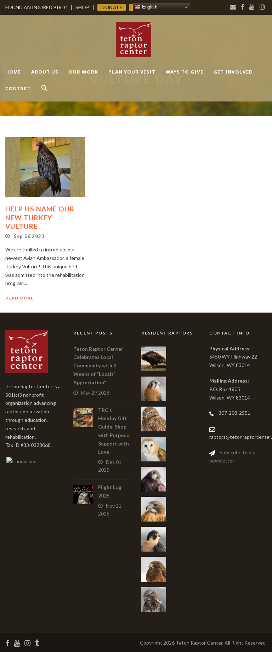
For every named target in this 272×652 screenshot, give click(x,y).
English (149, 7)
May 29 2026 (95, 393)
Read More (19, 298)
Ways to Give (184, 72)
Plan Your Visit (131, 72)
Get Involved (233, 72)
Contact (18, 88)
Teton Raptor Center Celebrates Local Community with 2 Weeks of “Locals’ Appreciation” (98, 365)
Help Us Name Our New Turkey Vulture (39, 217)
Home (13, 72)
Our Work (83, 72)
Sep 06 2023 (29, 236)
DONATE (111, 7)
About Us (44, 72)
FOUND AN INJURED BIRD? (36, 7)
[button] (44, 94)
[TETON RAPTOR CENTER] (21, 461)
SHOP (82, 7)
